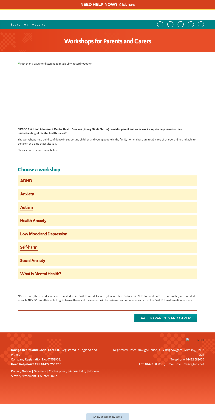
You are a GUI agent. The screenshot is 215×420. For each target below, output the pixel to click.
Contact (43, 14)
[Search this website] (59, 24)
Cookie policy (58, 371)
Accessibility (77, 371)
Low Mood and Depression (43, 234)
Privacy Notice (21, 371)
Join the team (47, 14)
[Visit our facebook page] (201, 24)
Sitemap (40, 371)
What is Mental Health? (40, 274)
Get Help (44, 14)
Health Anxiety (33, 220)
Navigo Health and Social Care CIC (35, 350)
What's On (45, 14)
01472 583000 (195, 359)
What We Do (46, 14)
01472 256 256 (51, 364)
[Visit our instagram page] (191, 24)
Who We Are (46, 14)
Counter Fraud (47, 376)
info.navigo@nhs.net (190, 364)
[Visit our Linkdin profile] (181, 24)
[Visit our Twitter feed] (170, 24)
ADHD (26, 181)
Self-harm (28, 247)
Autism (26, 207)
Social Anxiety (32, 260)
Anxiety (27, 194)
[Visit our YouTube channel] (160, 24)
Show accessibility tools (107, 416)
